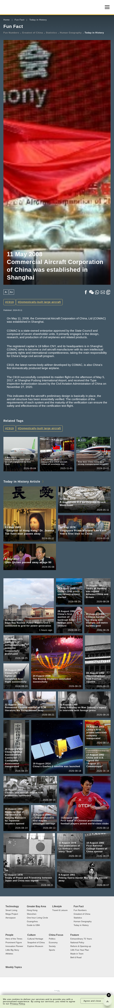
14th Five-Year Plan (79, 950)
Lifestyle (57, 906)
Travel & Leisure (60, 910)
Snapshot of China (36, 942)
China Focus (56, 935)
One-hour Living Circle (37, 918)
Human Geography (71, 32)
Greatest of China (32, 32)
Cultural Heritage (35, 939)
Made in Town (76, 954)
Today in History (38, 20)
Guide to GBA (33, 925)
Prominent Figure (13, 942)
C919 (10, 302)
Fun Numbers (11, 32)
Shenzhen (31, 914)
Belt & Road (75, 957)
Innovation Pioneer (14, 946)
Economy (53, 942)
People (9, 935)
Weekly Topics (13, 967)
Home (6, 20)
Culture (31, 935)
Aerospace (10, 918)
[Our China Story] (57, 991)
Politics (52, 939)
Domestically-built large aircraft (40, 302)
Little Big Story (12, 950)
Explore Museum (35, 946)
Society (52, 946)
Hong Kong (32, 910)
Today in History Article (21, 481)
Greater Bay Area (36, 906)
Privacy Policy (17, 1004)
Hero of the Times (13, 939)
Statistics (51, 32)
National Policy (77, 942)
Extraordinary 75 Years (90, 458)
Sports (52, 950)
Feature (82, 456)
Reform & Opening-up (80, 946)
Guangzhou (32, 921)
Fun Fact (19, 20)
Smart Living (11, 910)
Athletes (9, 954)
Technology (12, 906)
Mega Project (11, 914)
